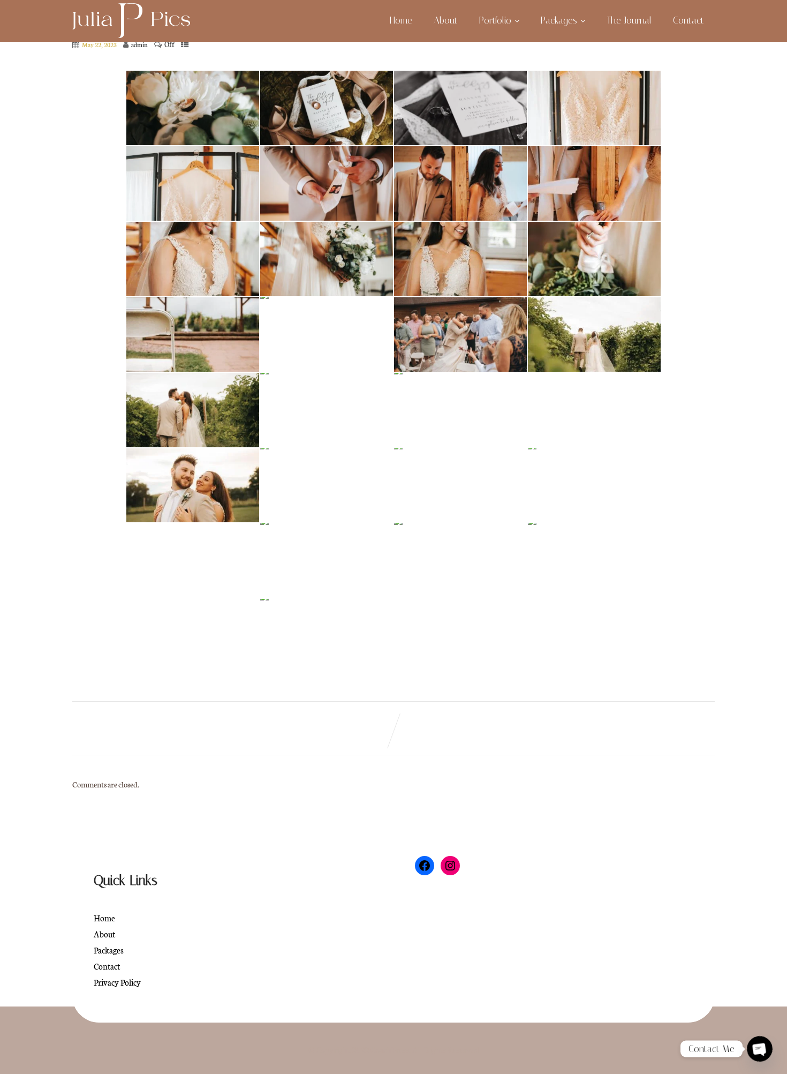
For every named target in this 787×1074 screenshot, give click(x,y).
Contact (688, 20)
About (446, 20)
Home (401, 20)
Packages (559, 20)
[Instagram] (450, 865)
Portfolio (495, 20)
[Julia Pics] (131, 22)
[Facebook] (424, 865)
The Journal (629, 20)
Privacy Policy (117, 982)
